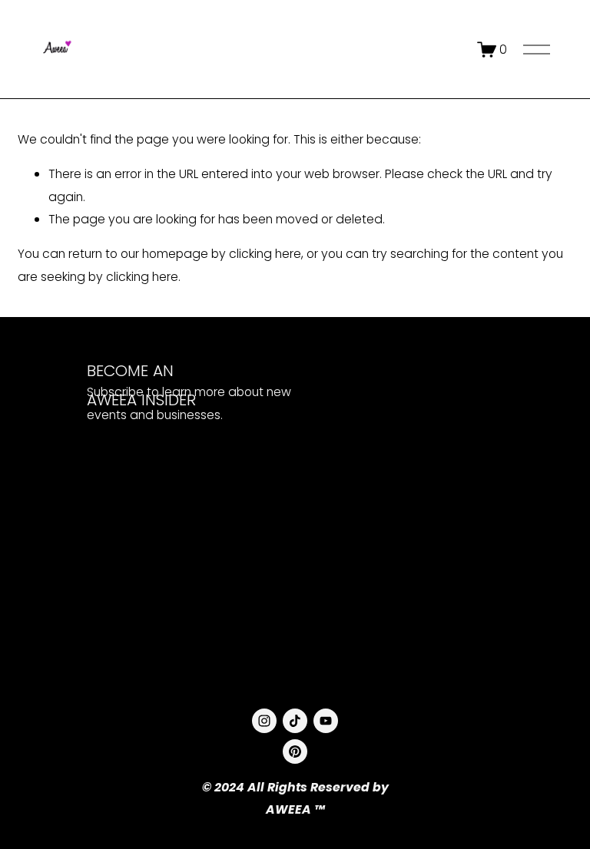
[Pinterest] (295, 751)
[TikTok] (295, 721)
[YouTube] (325, 721)
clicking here (265, 254)
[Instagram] (264, 721)
